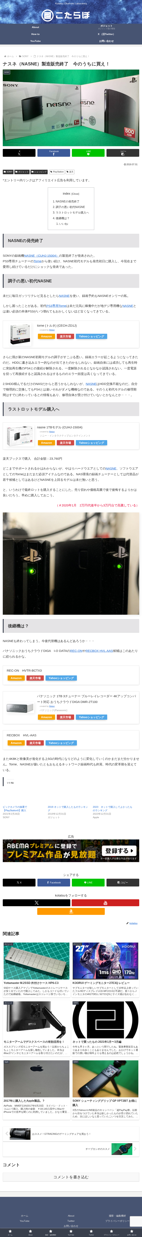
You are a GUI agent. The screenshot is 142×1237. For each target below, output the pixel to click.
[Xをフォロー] (36, 902)
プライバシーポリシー (117, 1221)
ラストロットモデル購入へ (72, 212)
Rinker (52, 330)
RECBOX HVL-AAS (99, 651)
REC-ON (76, 651)
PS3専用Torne (56, 306)
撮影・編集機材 (117, 1215)
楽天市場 (65, 336)
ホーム (24, 1215)
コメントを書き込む (71, 1177)
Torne (37, 261)
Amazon (46, 336)
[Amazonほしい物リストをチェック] (71, 911)
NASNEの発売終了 (67, 201)
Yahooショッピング (91, 336)
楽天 (71, 172)
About (71, 1215)
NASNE (64, 296)
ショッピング (40, 172)
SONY (9, 172)
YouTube (24, 1221)
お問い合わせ (71, 1226)
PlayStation (58, 172)
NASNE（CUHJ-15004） (41, 255)
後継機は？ (63, 218)
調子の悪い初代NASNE (70, 206)
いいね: (63, 223)
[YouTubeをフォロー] (105, 902)
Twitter (71, 1221)
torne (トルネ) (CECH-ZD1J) (57, 325)
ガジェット (23, 172)
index (66, 193)
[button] (122, 153)
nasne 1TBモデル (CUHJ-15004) (59, 427)
